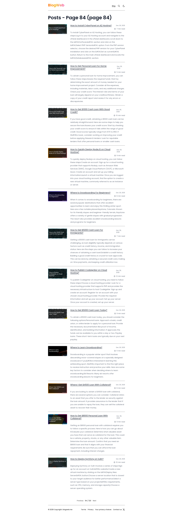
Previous (80, 501)
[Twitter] (124, 509)
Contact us (117, 509)
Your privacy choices (103, 509)
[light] (124, 6)
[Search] (119, 6)
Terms (83, 509)
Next (94, 501)
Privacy (91, 509)
